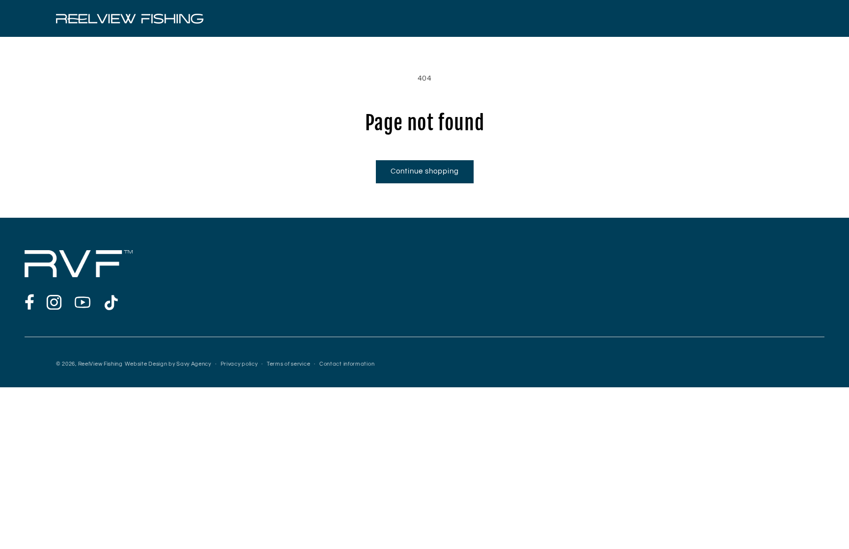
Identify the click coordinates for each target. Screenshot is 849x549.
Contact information (346, 364)
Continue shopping (425, 171)
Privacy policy (239, 364)
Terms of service (288, 364)
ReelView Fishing (100, 364)
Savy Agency (193, 364)
